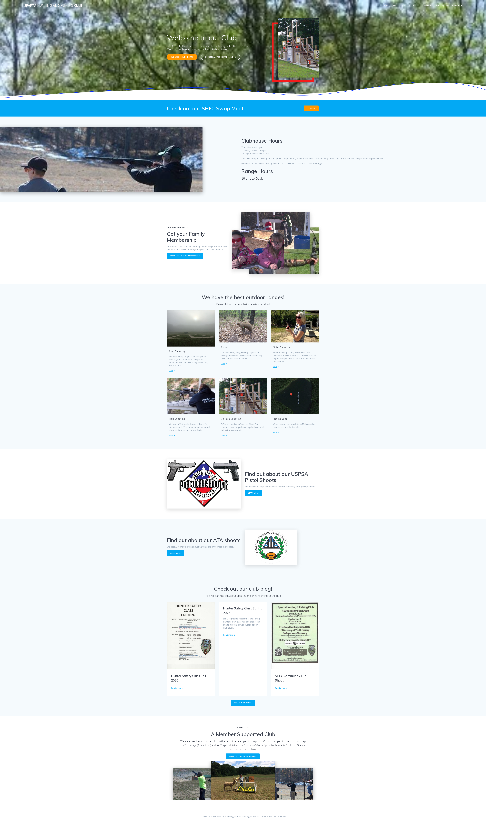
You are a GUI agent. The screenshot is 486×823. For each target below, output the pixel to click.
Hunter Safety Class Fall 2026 (188, 678)
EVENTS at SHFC (409, 5)
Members (457, 5)
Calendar (428, 5)
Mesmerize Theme (278, 816)
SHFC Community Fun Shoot (290, 678)
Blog (394, 5)
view (171, 370)
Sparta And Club (53, 5)
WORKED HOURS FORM (182, 57)
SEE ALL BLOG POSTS (242, 703)
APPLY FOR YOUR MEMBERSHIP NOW (185, 256)
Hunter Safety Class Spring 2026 (242, 610)
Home (386, 5)
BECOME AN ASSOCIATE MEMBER (220, 57)
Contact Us (442, 5)
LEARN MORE (253, 493)
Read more (176, 688)
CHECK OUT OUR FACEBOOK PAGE (243, 756)
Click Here (311, 108)
